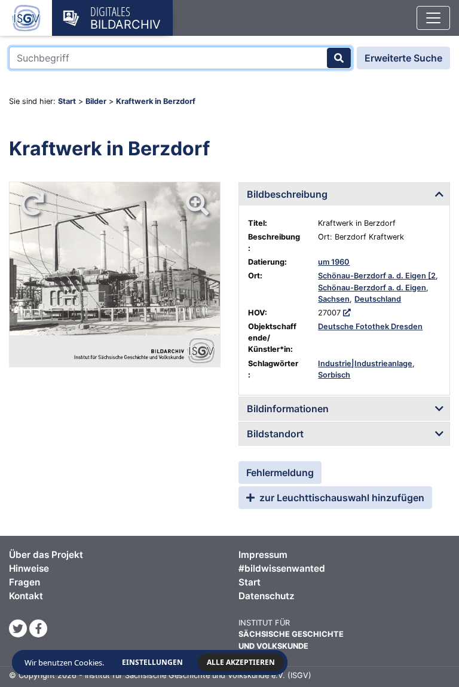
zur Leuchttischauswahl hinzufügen (340, 498)
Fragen (24, 582)
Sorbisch (334, 374)
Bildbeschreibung (287, 194)
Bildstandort (275, 434)
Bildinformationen (288, 409)
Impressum (262, 554)
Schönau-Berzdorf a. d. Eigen (372, 287)
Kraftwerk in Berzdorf (155, 101)
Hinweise (29, 568)
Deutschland (377, 299)
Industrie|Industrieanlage (365, 363)
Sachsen (334, 299)
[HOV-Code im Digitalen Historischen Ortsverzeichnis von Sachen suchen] (347, 312)
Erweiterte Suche (403, 58)
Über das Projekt (46, 554)
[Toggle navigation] (433, 18)
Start (67, 101)
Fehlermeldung (280, 473)
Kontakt (26, 596)
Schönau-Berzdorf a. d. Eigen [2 (377, 275)
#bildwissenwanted (281, 568)
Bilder (95, 101)
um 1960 (334, 261)
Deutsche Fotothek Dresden (370, 326)
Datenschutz (266, 596)
